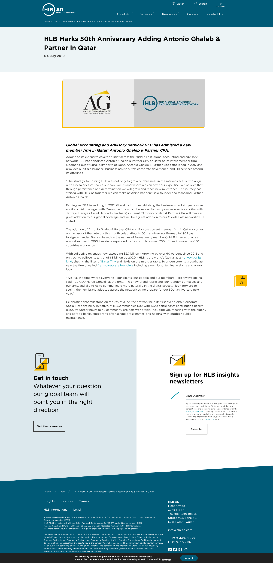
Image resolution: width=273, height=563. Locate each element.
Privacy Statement (194, 411)
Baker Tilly (108, 261)
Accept (189, 558)
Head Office (176, 505)
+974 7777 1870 (183, 542)
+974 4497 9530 (183, 538)
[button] (221, 5)
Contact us (209, 419)
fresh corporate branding (115, 265)
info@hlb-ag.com (180, 530)
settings (166, 559)
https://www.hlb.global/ (126, 528)
